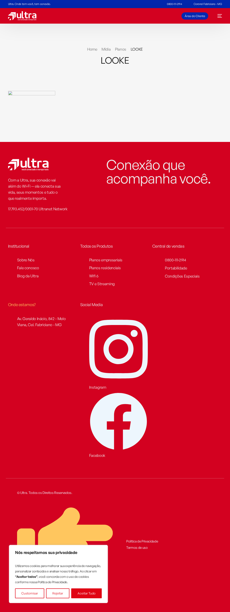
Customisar (29, 593)
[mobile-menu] (217, 15)
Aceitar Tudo (86, 593)
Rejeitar (57, 593)
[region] (58, 574)
